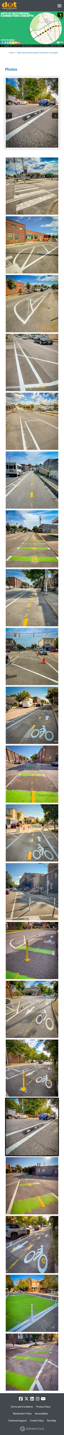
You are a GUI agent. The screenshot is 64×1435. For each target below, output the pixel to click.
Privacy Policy (43, 1406)
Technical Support (17, 1420)
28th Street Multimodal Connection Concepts (37, 53)
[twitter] (26, 1399)
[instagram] (38, 1399)
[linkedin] (32, 1399)
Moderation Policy (22, 1413)
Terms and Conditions (21, 1406)
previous (9, 116)
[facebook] (21, 1399)
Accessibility (41, 1413)
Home (11, 53)
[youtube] (43, 1399)
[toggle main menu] (59, 6)
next (55, 116)
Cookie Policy (37, 1420)
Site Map (51, 1420)
